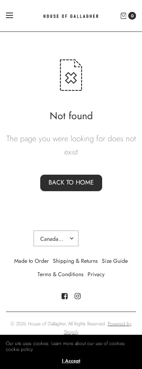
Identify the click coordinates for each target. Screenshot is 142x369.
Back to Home (71, 182)
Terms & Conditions (60, 274)
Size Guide (115, 261)
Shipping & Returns (75, 261)
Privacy (96, 274)
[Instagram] (77, 296)
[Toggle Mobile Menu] (14, 15)
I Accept (71, 360)
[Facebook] (64, 296)
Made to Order (31, 261)
